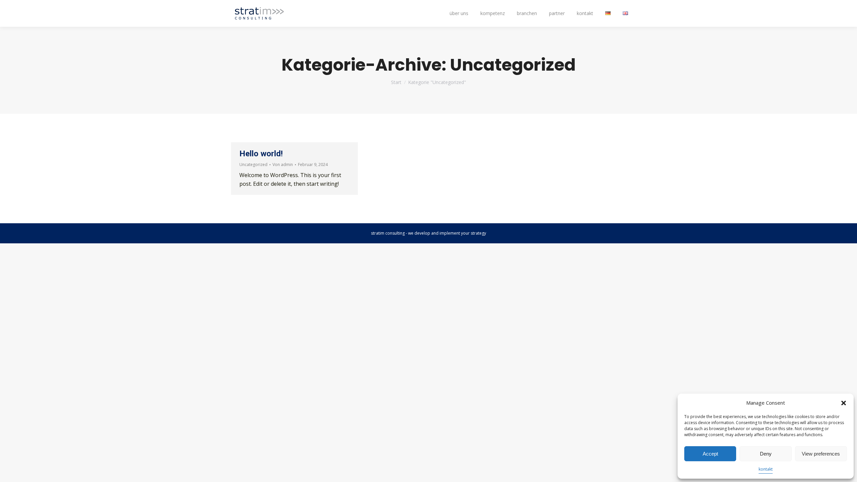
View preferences (821, 454)
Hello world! (261, 153)
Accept (710, 454)
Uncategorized (253, 164)
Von (282, 164)
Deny (766, 454)
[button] (843, 403)
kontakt (766, 469)
